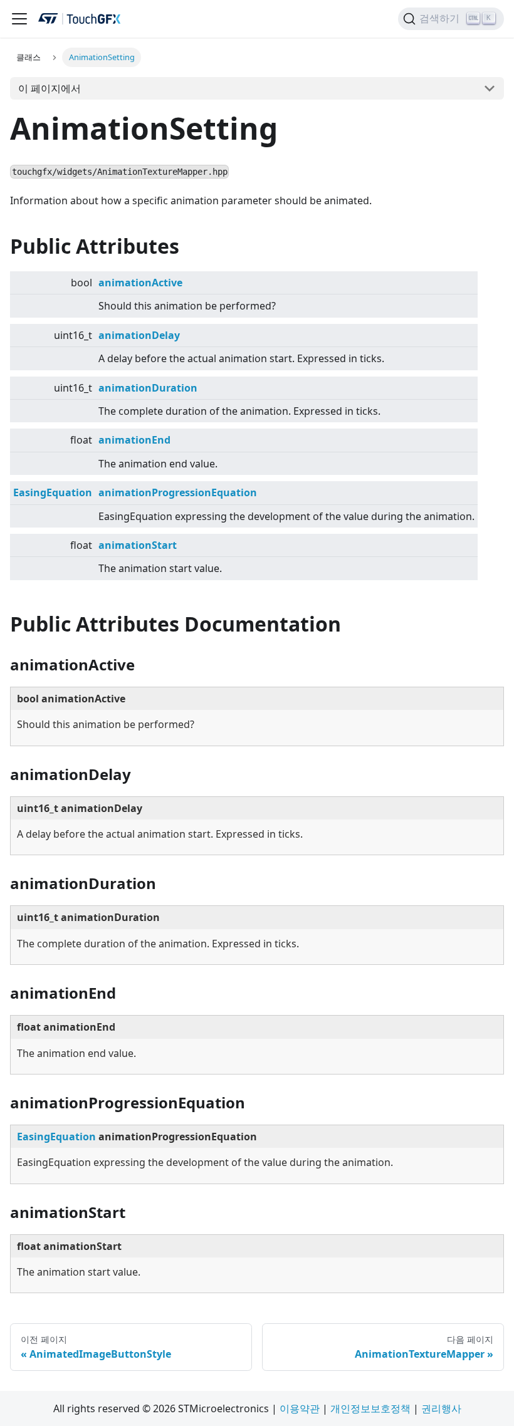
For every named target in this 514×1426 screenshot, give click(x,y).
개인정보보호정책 (370, 1408)
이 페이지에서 (49, 88)
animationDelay (139, 335)
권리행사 (441, 1408)
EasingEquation (52, 492)
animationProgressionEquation (177, 492)
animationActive (140, 282)
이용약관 (300, 1408)
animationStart (137, 545)
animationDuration (147, 388)
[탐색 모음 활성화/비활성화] (19, 18)
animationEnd (134, 440)
